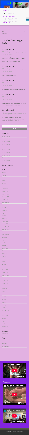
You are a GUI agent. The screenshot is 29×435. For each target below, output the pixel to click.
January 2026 (5, 191)
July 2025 (4, 207)
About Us (6, 10)
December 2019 (5, 275)
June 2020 (4, 259)
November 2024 (5, 229)
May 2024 (4, 245)
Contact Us (6, 22)
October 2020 (5, 248)
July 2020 (4, 256)
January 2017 (5, 307)
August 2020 (4, 253)
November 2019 (5, 278)
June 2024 (4, 242)
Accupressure (9, 13)
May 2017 (4, 296)
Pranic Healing (9, 12)
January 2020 (5, 272)
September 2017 (5, 286)
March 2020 (4, 267)
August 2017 (4, 288)
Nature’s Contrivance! (10, 16)
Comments (5, 346)
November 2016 (5, 313)
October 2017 (5, 283)
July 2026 (4, 175)
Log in (3, 340)
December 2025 (5, 194)
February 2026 (5, 188)
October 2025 (5, 199)
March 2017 (4, 302)
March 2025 (4, 218)
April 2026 (4, 183)
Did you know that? (11, 18)
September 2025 (5, 202)
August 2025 (4, 205)
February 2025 (5, 221)
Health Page (6, 15)
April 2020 (4, 264)
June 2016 (4, 323)
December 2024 (5, 226)
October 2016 (5, 315)
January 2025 (5, 223)
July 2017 (4, 291)
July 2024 (4, 240)
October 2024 (5, 232)
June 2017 (4, 294)
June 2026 (4, 177)
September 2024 (5, 234)
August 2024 (4, 237)
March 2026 (4, 186)
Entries (4, 343)
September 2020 (5, 251)
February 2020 (5, 269)
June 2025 (4, 210)
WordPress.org (5, 349)
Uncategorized (5, 333)
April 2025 (4, 215)
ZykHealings (14, 3)
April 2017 (4, 299)
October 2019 (5, 280)
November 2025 (5, 196)
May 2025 (4, 213)
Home (4, 9)
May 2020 (4, 261)
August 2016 (4, 318)
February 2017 (5, 305)
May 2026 (4, 180)
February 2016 (5, 326)
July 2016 (4, 321)
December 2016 (5, 310)
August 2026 (4, 172)
